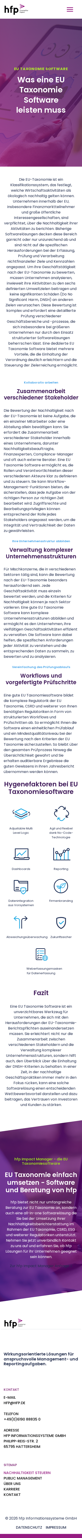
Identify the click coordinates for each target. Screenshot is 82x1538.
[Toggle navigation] (69, 9)
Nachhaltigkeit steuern (27, 1472)
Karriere (12, 1489)
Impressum (56, 1527)
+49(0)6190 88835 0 (22, 1419)
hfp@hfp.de (14, 1403)
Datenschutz (29, 1527)
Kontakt (12, 1494)
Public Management (23, 1478)
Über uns (12, 1483)
